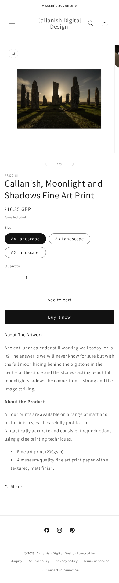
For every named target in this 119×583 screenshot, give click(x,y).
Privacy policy (66, 561)
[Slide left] (46, 164)
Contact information (62, 570)
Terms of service (96, 561)
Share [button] (16, 486)
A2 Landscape (25, 252)
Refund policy (38, 561)
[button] (12, 23)
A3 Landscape (69, 239)
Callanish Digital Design (56, 553)
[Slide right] (73, 164)
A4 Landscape (25, 239)
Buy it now (59, 317)
